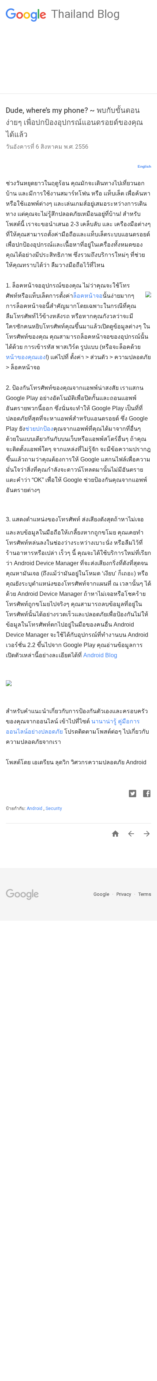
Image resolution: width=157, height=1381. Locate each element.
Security (54, 808)
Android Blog (100, 655)
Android (35, 808)
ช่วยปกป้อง (39, 429)
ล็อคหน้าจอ (88, 296)
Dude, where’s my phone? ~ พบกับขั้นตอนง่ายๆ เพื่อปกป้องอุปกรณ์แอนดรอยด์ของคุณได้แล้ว (74, 122)
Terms (144, 894)
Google (101, 894)
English (144, 166)
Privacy (124, 894)
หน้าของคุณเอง (26, 357)
